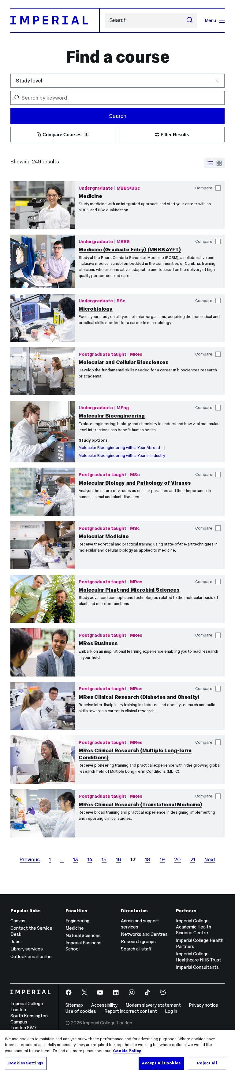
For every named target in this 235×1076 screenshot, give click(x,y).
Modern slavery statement (153, 1005)
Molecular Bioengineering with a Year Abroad (119, 447)
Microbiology (96, 308)
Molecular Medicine (104, 536)
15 (104, 859)
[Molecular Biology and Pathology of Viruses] (42, 492)
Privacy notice (203, 1005)
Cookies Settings (25, 1063)
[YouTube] (101, 993)
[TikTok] (148, 993)
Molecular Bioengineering (112, 415)
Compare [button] (203, 188)
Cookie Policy (127, 1051)
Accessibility (104, 1005)
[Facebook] (69, 993)
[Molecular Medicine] (42, 545)
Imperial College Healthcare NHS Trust (198, 957)
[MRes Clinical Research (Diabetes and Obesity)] (42, 706)
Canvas (17, 921)
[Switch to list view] (209, 163)
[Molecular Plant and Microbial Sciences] (42, 599)
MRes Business (98, 643)
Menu (210, 20)
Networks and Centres (144, 934)
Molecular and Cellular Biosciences (124, 362)
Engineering (77, 921)
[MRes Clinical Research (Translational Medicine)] (42, 813)
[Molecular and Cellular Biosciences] (42, 371)
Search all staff (136, 949)
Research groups (138, 941)
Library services (26, 949)
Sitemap (74, 1005)
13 (75, 859)
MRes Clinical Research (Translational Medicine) (140, 804)
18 (147, 859)
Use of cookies (80, 1011)
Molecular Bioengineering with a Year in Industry (122, 455)
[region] (117, 1053)
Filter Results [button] (175, 134)
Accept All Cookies (161, 1063)
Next (209, 859)
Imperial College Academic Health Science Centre (193, 927)
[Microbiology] (42, 318)
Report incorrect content (130, 1011)
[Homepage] (55, 20)
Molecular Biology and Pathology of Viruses (135, 483)
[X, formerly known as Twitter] (85, 993)
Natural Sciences (83, 935)
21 (192, 859)
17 (133, 859)
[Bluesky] (164, 993)
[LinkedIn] (116, 993)
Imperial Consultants (197, 967)
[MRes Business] (42, 652)
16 (118, 859)
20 (177, 859)
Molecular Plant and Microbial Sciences (129, 589)
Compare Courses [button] (65, 134)
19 (162, 859)
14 (90, 859)
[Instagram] (132, 993)
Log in (171, 1011)
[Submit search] (189, 20)
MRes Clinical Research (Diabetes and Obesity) (139, 697)
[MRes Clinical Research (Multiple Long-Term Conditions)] (42, 759)
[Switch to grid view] (219, 163)
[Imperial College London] (30, 992)
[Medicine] (42, 205)
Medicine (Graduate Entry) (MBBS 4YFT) (130, 249)
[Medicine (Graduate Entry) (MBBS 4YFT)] (42, 261)
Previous (30, 859)
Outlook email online (31, 956)
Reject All (207, 1063)
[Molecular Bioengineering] (42, 431)
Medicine (90, 196)
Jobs (15, 941)
